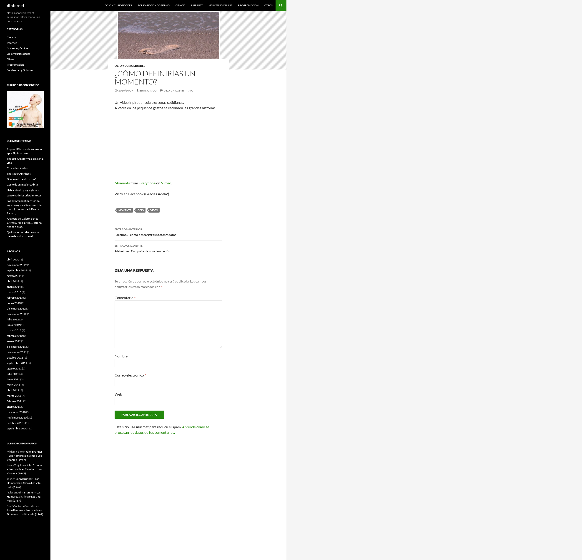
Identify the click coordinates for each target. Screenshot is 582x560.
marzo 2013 (14, 292)
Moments (122, 183)
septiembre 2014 (17, 270)
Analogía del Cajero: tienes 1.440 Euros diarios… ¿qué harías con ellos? (25, 222)
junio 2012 (13, 325)
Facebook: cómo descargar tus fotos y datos (145, 232)
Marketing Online (220, 5)
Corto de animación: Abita (22, 184)
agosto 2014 (14, 276)
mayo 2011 (13, 385)
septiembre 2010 (17, 428)
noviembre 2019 (17, 265)
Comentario (125, 297)
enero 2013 (14, 303)
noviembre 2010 (17, 417)
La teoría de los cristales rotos (24, 195)
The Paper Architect (18, 173)
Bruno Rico (148, 90)
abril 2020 (13, 259)
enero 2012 (14, 341)
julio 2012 (13, 319)
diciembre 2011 (16, 346)
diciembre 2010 (16, 412)
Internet (197, 5)
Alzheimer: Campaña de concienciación (142, 248)
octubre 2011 (15, 357)
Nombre (122, 356)
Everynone (147, 183)
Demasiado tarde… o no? (21, 179)
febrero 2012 (15, 335)
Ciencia (180, 5)
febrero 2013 (15, 297)
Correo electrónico (130, 375)
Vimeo (166, 183)
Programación (248, 5)
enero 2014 (14, 286)
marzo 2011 (14, 395)
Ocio (141, 210)
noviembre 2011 (17, 352)
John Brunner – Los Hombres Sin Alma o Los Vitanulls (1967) (24, 455)
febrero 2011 (15, 401)
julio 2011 (13, 374)
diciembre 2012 (16, 308)
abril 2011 (13, 390)
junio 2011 (13, 379)
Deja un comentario (178, 90)
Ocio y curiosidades (118, 5)
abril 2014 (13, 281)
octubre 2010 (15, 423)
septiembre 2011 (17, 363)
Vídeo (154, 210)
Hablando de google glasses (23, 190)
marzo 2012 (14, 330)
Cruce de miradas (17, 168)
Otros (268, 5)
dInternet (15, 5)
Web (118, 394)
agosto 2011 (14, 368)
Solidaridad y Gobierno (154, 5)
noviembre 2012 (17, 314)
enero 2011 (14, 406)
